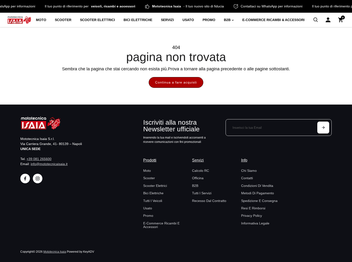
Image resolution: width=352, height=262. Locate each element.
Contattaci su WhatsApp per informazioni (274, 6)
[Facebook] (25, 178)
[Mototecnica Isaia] (19, 19)
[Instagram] (37, 178)
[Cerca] (315, 20)
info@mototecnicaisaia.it (49, 164)
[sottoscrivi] (323, 127)
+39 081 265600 (39, 159)
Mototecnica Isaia (54, 251)
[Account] (328, 20)
